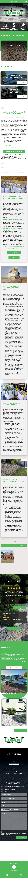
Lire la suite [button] (5, 621)
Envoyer (22, 837)
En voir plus (19, 608)
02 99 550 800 (14, 1)
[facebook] (26, 2)
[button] (1, 617)
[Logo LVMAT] (14, 12)
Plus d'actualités (14, 665)
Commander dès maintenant (14, 151)
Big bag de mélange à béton (10, 142)
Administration (14, 870)
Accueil (2, 108)
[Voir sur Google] (4, 614)
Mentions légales (14, 863)
